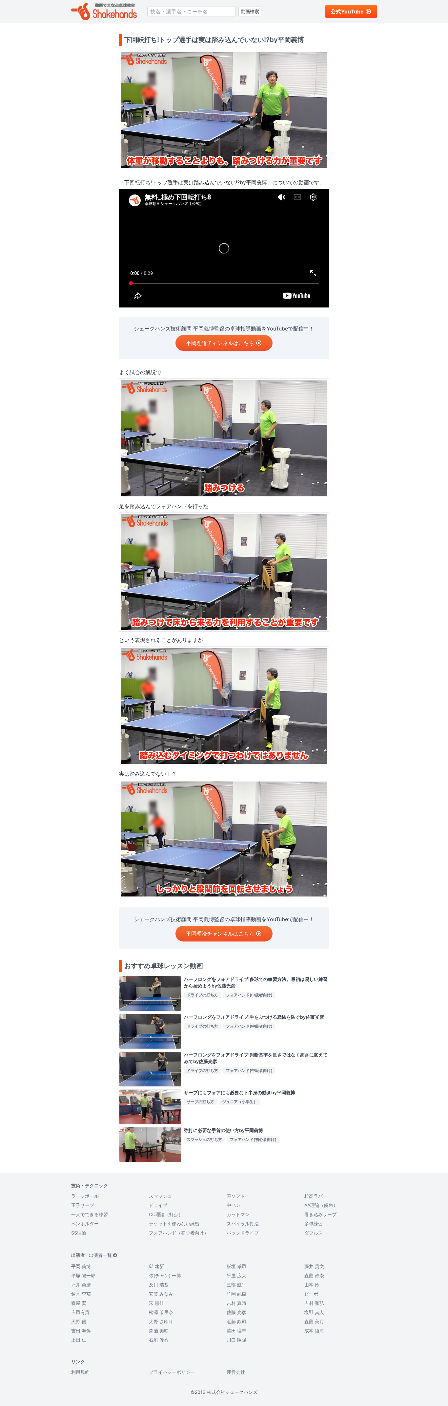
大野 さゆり (161, 1321)
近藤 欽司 (236, 1321)
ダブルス (313, 1233)
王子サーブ (82, 1205)
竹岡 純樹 (236, 1294)
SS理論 (78, 1233)
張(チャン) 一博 (165, 1275)
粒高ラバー (315, 1196)
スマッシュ (160, 1196)
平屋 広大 (236, 1275)
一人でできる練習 (89, 1214)
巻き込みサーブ (320, 1214)
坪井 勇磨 (81, 1284)
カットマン (238, 1214)
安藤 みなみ (161, 1294)
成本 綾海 (314, 1330)
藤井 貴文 (314, 1266)
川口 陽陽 (236, 1340)
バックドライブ (243, 1233)
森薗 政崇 (314, 1275)
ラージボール (85, 1196)
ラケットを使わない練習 (174, 1223)
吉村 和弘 (314, 1303)
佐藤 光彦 (236, 1312)
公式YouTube (347, 11)
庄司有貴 (80, 1312)
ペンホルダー (85, 1223)
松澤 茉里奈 (161, 1312)
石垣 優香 (159, 1340)
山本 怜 (311, 1284)
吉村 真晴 (236, 1303)
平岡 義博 (81, 1266)
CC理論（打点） (166, 1214)
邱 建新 (156, 1266)
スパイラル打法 (243, 1223)
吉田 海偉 (81, 1330)
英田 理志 (236, 1330)
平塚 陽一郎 (83, 1275)
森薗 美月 (314, 1321)
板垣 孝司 (236, 1266)
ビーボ (311, 1294)
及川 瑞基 (159, 1284)
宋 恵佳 (156, 1303)
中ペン (233, 1205)
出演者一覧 (100, 1255)
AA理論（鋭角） (321, 1205)
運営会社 (236, 1372)
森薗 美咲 (159, 1330)
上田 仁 (78, 1340)
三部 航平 (236, 1284)
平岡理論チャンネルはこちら (220, 343)
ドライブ (158, 1205)
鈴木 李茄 (81, 1294)
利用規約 (80, 1372)
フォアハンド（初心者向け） (179, 1233)
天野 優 (78, 1321)
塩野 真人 (314, 1312)
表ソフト (236, 1196)
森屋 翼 (78, 1303)
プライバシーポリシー (172, 1372)
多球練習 (313, 1223)
